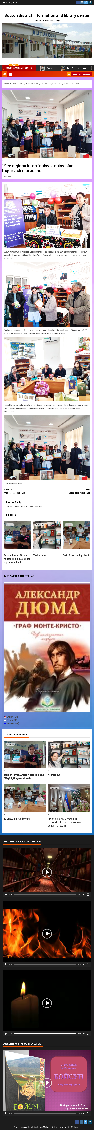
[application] (47, 872)
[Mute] (84, 894)
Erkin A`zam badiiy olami (42, 68)
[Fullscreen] (88, 894)
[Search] (64, 74)
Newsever (63, 1127)
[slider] (45, 894)
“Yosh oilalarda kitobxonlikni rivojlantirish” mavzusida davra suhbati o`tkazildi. (64, 822)
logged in (21, 506)
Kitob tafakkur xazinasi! (14, 491)
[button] (47, 872)
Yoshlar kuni (39, 555)
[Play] (6, 894)
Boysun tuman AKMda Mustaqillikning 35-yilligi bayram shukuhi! (17, 559)
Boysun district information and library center (47, 15)
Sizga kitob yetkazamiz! (79, 491)
